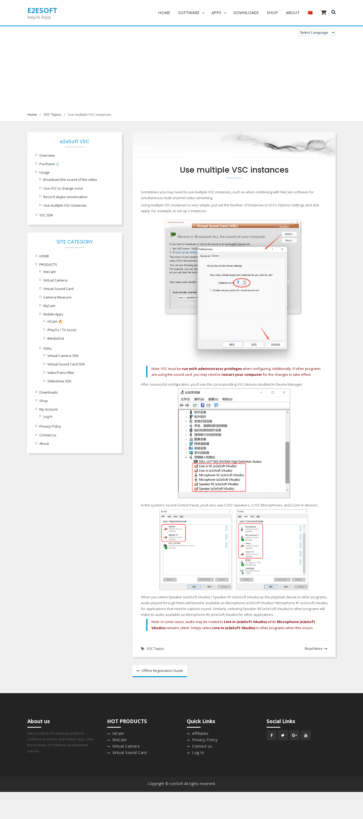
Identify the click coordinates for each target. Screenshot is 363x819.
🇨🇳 (310, 12)
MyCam (49, 305)
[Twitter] (283, 735)
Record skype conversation (65, 196)
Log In (48, 416)
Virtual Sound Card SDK (66, 364)
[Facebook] (272, 735)
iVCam (118, 733)
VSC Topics (155, 648)
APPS (216, 12)
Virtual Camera (55, 280)
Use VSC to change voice (63, 188)
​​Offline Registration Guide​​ (162, 670)
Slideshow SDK (59, 381)
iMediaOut (55, 338)
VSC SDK (46, 215)
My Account (48, 409)
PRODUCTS (48, 264)
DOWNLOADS (246, 12)
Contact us (47, 435)
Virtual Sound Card (58, 288)
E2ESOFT (42, 10)
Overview (47, 155)
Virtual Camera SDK (63, 355)
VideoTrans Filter (60, 372)
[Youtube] (306, 735)
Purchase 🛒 (49, 163)
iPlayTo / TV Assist (61, 329)
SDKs (47, 348)
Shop (43, 400)
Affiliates (200, 733)
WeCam (49, 271)
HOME (164, 12)
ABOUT (293, 12)
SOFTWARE (189, 12)
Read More (314, 648)
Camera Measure (57, 297)
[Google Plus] (294, 735)
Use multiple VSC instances (65, 205)
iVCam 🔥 (54, 321)
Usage (44, 172)
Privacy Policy (50, 426)
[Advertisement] (181, 72)
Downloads (48, 392)
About (44, 443)
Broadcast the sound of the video (70, 179)
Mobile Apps (53, 314)
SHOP (272, 12)
